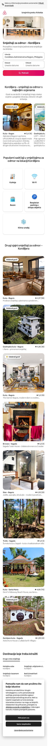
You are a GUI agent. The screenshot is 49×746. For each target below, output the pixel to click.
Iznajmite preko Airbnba (32, 12)
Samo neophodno (24, 724)
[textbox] (13, 65)
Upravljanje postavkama (23, 730)
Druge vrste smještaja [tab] (11, 659)
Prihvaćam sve (23, 718)
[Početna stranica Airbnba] (4, 12)
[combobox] (23, 57)
